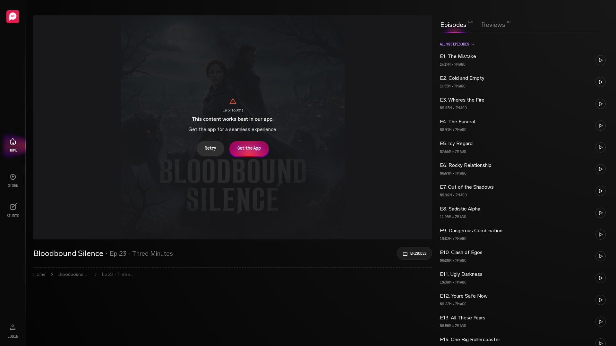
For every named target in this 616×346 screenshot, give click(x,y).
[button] (522, 60)
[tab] (453, 24)
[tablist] (473, 24)
